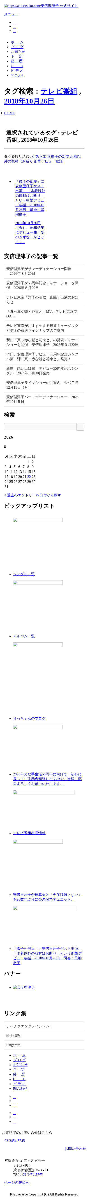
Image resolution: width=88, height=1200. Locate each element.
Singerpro (13, 1045)
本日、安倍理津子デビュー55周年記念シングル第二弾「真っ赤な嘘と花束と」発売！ (42, 356)
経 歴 (17, 61)
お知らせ (18, 52)
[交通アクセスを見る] (14, 22)
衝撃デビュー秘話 (48, 161)
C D (17, 66)
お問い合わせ (75, 1149)
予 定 (17, 56)
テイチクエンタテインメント (29, 1026)
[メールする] (14, 26)
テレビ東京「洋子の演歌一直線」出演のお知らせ (42, 299)
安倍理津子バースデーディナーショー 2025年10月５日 (42, 399)
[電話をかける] (14, 31)
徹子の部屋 (60, 156)
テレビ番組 (59, 91)
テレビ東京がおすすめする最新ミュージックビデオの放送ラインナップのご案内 (42, 328)
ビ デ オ (17, 71)
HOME (9, 113)
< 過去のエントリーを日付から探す (32, 495)
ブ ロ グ (17, 47)
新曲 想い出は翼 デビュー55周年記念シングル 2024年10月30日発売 (42, 370)
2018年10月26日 (29, 101)
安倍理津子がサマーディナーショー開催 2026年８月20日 (38, 271)
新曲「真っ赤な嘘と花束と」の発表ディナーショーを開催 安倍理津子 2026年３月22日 (42, 342)
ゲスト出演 (41, 156)
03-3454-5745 (15, 1141)
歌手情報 (13, 1036)
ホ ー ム (17, 42)
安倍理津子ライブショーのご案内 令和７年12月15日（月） (42, 385)
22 (29, 477)
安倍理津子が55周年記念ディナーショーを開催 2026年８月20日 (42, 285)
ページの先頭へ (16, 1182)
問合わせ (18, 75)
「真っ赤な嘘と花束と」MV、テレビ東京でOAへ (41, 314)
